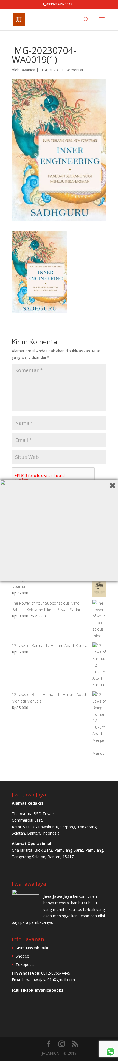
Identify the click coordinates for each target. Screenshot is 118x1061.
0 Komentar (72, 69)
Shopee (22, 956)
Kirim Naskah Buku (32, 947)
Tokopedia (25, 964)
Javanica (28, 69)
